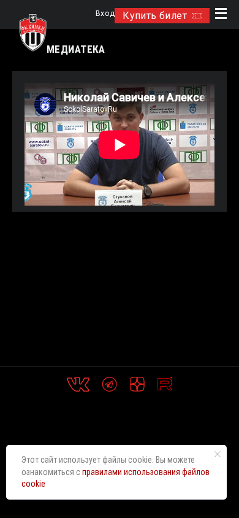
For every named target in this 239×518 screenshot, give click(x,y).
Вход (105, 14)
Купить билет (155, 15)
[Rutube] (164, 384)
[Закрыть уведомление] (217, 454)
